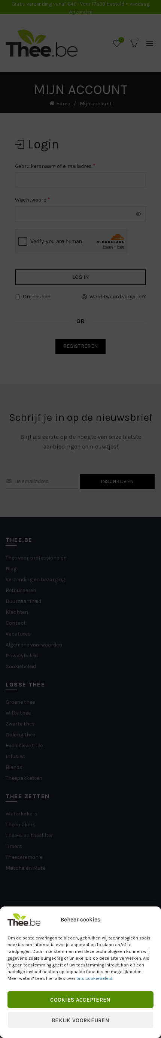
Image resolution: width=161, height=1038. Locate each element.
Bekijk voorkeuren (80, 1020)
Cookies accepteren (80, 999)
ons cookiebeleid (94, 978)
